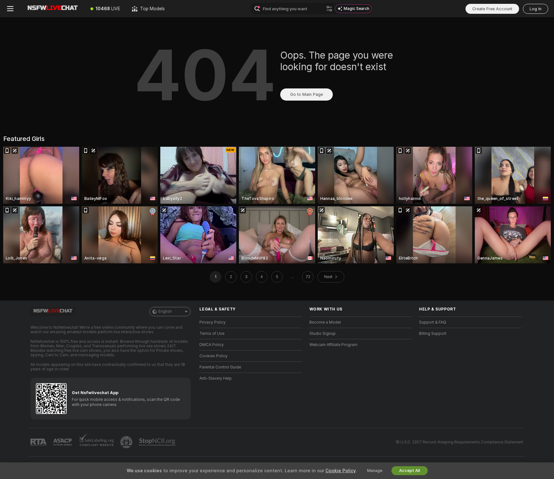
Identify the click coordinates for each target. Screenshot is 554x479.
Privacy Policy (212, 322)
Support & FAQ (432, 322)
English (165, 311)
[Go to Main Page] (53, 8)
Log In (535, 8)
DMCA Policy (211, 345)
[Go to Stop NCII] (158, 442)
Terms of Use (211, 333)
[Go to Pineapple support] (127, 442)
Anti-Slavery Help (215, 378)
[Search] (329, 8)
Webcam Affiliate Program (333, 345)
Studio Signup (322, 333)
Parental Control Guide (220, 367)
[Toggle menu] (10, 8)
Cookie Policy (340, 470)
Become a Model (325, 322)
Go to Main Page (306, 94)
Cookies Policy (213, 356)
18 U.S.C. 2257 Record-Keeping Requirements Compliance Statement (459, 442)
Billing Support (432, 333)
